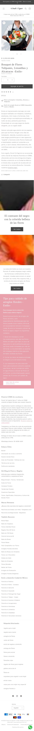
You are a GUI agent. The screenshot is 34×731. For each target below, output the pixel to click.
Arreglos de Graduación (8, 570)
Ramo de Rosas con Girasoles (10, 551)
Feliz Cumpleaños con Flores (10, 545)
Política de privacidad (26, 724)
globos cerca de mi (10, 668)
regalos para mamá (10, 632)
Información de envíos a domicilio (11, 453)
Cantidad (4, 76)
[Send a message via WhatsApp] (30, 727)
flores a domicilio (9, 656)
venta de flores (8, 640)
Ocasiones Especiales (8, 492)
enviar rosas (7, 680)
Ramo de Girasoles (7, 561)
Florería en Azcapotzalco (9, 603)
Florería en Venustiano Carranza (11, 615)
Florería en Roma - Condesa (10, 584)
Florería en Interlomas (8, 606)
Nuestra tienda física (7, 456)
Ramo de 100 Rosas (7, 533)
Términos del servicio (8, 463)
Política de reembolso (8, 466)
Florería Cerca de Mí (7, 536)
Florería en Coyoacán (7, 591)
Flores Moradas (6, 564)
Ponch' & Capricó (11, 720)
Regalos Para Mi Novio (8, 530)
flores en (6, 672)
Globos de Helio (6, 558)
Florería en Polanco (7, 581)
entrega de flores (9, 648)
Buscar (3, 450)
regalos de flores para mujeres (13, 664)
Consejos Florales (6, 486)
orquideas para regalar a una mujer (15, 676)
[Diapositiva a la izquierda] (13, 54)
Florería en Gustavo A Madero (10, 600)
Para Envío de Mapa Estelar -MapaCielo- (13, 512)
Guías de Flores (6, 483)
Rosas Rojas (5, 520)
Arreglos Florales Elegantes (9, 573)
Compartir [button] (6, 174)
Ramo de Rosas (6, 539)
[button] (4, 9)
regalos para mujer (10, 628)
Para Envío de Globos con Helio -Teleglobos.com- (16, 509)
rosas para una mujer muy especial (15, 684)
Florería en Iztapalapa (8, 612)
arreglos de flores (9, 636)
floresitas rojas (8, 660)
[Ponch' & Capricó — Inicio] (17, 9)
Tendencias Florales (7, 489)
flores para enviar (9, 652)
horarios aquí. (12, 167)
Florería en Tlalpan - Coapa (9, 597)
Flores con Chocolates (8, 555)
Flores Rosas (5, 542)
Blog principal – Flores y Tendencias (12, 479)
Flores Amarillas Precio (8, 527)
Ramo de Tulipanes (7, 523)
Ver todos (17, 229)
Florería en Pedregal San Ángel (10, 594)
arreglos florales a (9, 688)
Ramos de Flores (6, 567)
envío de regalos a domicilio (13, 644)
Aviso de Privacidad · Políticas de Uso (12, 460)
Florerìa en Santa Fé (7, 587)
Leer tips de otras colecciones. (12, 383)
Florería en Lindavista (8, 609)
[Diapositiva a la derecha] (21, 54)
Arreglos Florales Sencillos (9, 548)
